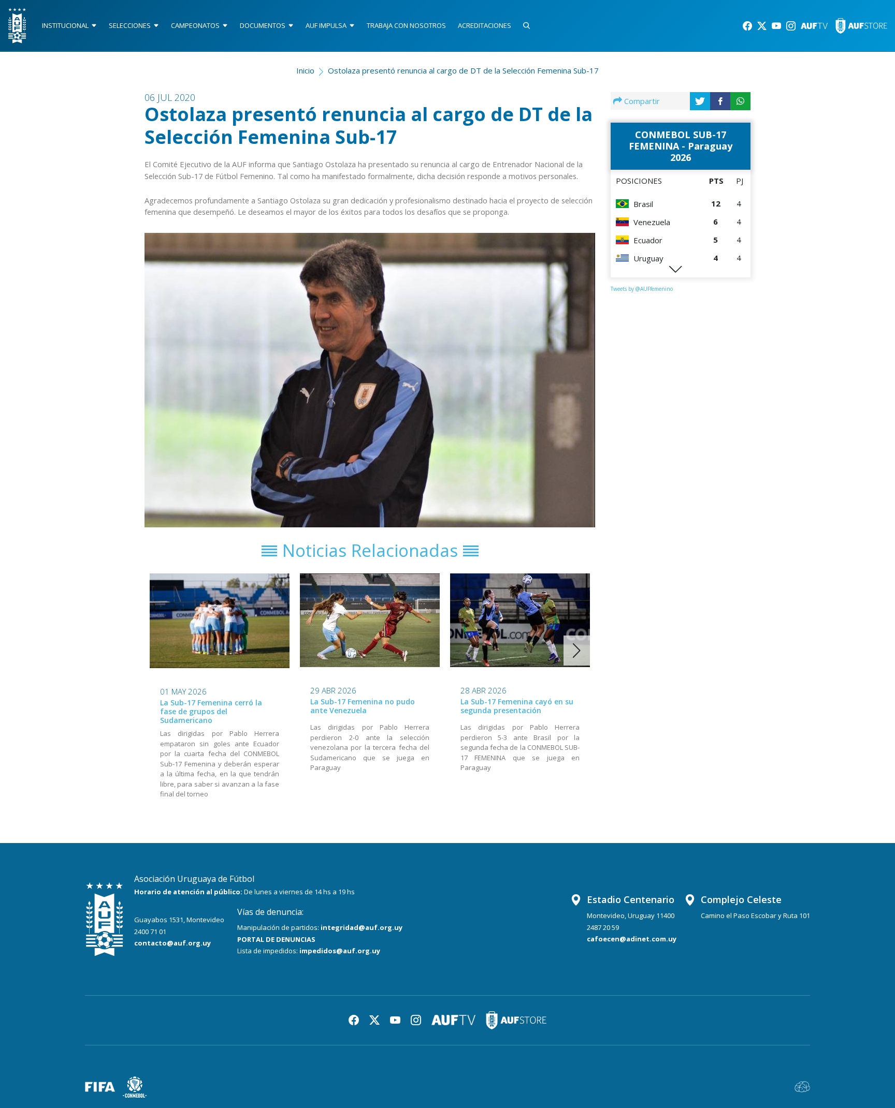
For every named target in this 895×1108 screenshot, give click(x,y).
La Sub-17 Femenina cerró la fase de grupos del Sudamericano (211, 711)
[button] (577, 651)
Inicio (305, 70)
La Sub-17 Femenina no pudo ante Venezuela (362, 706)
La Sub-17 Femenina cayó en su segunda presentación (516, 706)
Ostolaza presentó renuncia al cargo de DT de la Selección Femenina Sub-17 (463, 70)
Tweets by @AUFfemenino (642, 288)
